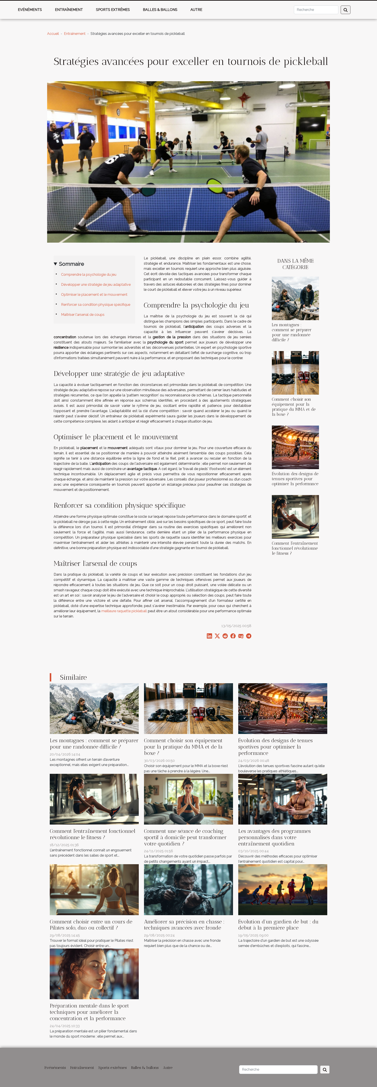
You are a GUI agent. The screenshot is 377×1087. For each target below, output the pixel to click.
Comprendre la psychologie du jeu (88, 274)
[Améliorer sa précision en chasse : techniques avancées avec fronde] (188, 889)
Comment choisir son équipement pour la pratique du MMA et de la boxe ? (294, 407)
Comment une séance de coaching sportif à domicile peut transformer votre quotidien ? (185, 837)
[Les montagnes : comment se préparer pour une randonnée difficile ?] (295, 298)
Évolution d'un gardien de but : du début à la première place (278, 924)
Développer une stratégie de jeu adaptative (96, 284)
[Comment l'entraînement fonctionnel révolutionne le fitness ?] (295, 516)
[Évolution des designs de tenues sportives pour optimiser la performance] (295, 447)
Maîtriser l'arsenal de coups (83, 315)
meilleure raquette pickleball (124, 611)
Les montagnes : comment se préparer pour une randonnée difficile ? (292, 332)
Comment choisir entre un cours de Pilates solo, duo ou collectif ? (91, 924)
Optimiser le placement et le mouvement (94, 294)
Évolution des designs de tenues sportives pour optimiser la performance (295, 478)
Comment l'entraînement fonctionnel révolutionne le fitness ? (295, 548)
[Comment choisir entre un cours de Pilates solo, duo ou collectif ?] (94, 889)
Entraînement (69, 10)
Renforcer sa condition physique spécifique (95, 305)
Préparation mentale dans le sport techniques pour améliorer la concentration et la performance (89, 1011)
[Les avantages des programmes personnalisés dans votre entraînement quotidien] (282, 799)
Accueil (53, 34)
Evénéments (30, 10)
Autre (196, 10)
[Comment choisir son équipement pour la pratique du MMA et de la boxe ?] (295, 372)
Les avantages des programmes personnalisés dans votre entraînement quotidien (274, 837)
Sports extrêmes (113, 10)
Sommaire (71, 264)
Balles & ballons (160, 10)
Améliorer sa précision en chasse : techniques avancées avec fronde (184, 924)
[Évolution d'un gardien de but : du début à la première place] (282, 889)
